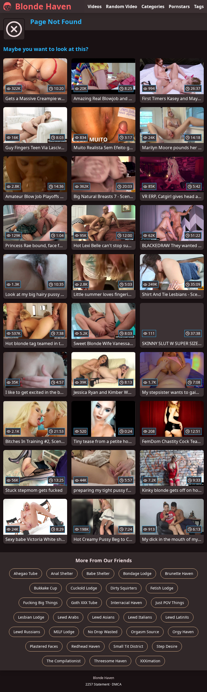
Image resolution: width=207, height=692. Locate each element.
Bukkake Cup (45, 588)
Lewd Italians (140, 617)
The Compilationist (64, 660)
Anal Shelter (62, 573)
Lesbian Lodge (31, 617)
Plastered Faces (44, 646)
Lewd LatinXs (177, 617)
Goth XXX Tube (84, 602)
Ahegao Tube (25, 573)
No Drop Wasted (103, 631)
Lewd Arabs (68, 617)
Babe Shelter (98, 573)
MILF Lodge (64, 631)
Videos (95, 6)
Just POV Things (170, 602)
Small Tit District (128, 646)
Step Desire (167, 646)
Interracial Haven (126, 602)
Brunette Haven (179, 573)
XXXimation (150, 660)
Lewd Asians (103, 617)
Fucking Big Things (40, 602)
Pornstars (179, 6)
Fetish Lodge (161, 588)
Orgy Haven (183, 631)
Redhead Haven (85, 646)
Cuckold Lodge (84, 588)
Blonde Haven (43, 6)
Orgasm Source (145, 631)
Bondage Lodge (137, 573)
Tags (199, 6)
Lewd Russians (26, 631)
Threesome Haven (110, 660)
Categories (153, 6)
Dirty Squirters (124, 588)
